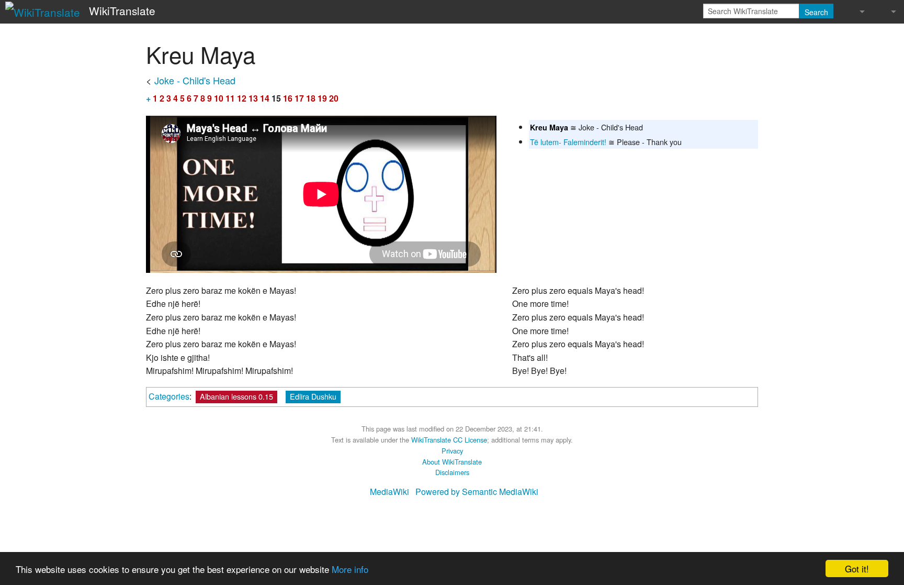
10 (218, 98)
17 (299, 98)
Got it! (857, 568)
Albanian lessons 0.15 (236, 396)
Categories (169, 396)
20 (333, 98)
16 (287, 98)
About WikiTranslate (452, 462)
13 (253, 98)
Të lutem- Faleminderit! (568, 141)
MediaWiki (389, 491)
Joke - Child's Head (194, 80)
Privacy (452, 451)
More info (350, 569)
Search (816, 12)
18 (310, 98)
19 (322, 98)
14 (264, 98)
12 (241, 98)
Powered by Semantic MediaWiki (476, 491)
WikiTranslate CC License (449, 440)
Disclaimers (452, 472)
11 (230, 98)
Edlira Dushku (313, 396)
